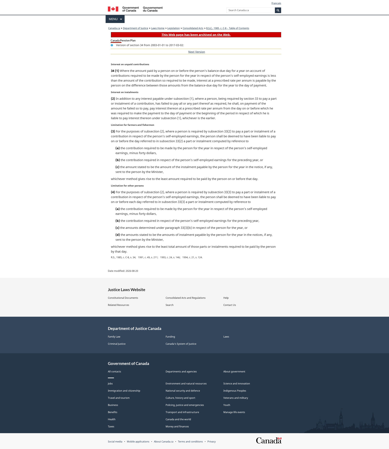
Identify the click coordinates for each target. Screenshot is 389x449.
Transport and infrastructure (182, 412)
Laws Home (157, 28)
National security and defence (183, 390)
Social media (115, 441)
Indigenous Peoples (234, 390)
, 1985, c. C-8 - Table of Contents (227, 28)
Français (276, 3)
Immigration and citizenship (124, 390)
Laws (226, 336)
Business (113, 405)
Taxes (111, 426)
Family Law (114, 336)
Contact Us (229, 305)
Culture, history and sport (180, 398)
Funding (170, 336)
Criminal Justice (117, 343)
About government (234, 371)
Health (111, 419)
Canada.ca (114, 28)
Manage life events (234, 412)
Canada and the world (178, 419)
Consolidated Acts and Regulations (186, 297)
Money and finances (177, 426)
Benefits (112, 412)
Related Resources (118, 305)
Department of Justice (135, 28)
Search (170, 305)
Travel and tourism (119, 398)
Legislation (173, 28)
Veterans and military (235, 398)
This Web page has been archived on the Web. (196, 35)
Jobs (110, 383)
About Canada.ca (163, 441)
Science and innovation (236, 383)
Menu (114, 19)
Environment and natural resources (186, 383)
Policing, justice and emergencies (185, 405)
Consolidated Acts (193, 28)
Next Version (196, 52)
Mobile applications (138, 441)
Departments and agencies (181, 371)
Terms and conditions (190, 441)
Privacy (211, 441)
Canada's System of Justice (181, 343)
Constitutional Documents (123, 297)
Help (226, 297)
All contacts (114, 371)
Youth (226, 405)
